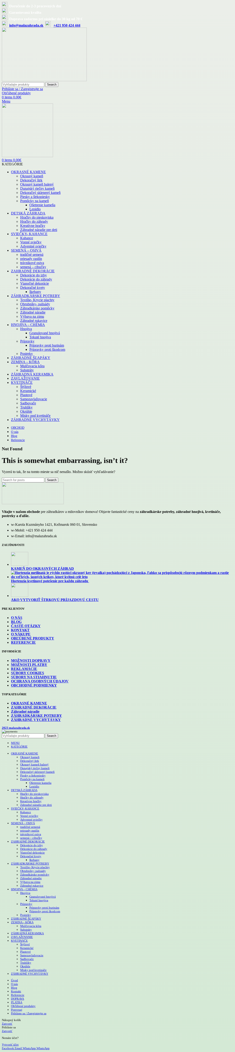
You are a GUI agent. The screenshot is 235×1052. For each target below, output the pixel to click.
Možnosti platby (29, 665)
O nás (16, 618)
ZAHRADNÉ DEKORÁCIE (33, 707)
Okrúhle (26, 411)
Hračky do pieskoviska (36, 217)
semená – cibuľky (33, 267)
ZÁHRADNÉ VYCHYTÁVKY (36, 720)
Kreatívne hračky (32, 226)
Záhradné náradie (32, 312)
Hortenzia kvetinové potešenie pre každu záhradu (50, 581)
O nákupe (21, 634)
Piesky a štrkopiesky (35, 197)
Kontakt (20, 630)
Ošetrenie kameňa (42, 205)
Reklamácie (24, 669)
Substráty (27, 370)
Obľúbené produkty (32, 638)
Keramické (28, 391)
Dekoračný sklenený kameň (40, 193)
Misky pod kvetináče (35, 415)
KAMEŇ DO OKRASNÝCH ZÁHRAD (42, 569)
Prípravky (27, 341)
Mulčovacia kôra (32, 366)
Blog (16, 622)
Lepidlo (35, 209)
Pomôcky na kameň (34, 201)
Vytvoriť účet (10, 1044)
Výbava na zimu (32, 316)
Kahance (26, 238)
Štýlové (25, 387)
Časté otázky (26, 626)
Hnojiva (26, 329)
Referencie (23, 642)
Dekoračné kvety (32, 287)
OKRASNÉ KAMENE (29, 703)
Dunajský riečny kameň (37, 188)
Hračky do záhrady (34, 221)
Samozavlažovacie (33, 399)
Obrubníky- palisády (35, 304)
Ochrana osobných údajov (40, 681)
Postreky (26, 354)
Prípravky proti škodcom (47, 349)
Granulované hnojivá (44, 333)
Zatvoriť (7, 1023)
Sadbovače (28, 403)
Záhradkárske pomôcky (37, 308)
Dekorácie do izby (33, 275)
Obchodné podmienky (34, 685)
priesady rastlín (31, 259)
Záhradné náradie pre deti (38, 230)
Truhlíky (26, 407)
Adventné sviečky (33, 246)
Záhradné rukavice (33, 321)
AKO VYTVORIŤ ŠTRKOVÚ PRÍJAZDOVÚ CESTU (55, 600)
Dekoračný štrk (31, 180)
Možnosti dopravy (30, 660)
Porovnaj (16, 1009)
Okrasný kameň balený (37, 184)
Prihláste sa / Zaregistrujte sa (28, 1013)
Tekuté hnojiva (40, 337)
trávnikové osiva (32, 263)
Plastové (26, 395)
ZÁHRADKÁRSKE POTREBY (36, 716)
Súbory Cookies (27, 673)
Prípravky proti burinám (46, 345)
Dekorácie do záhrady (36, 279)
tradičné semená (31, 254)
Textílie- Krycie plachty (37, 300)
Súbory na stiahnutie (34, 677)
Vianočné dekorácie (34, 283)
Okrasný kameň (31, 176)
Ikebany (35, 292)
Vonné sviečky (31, 242)
